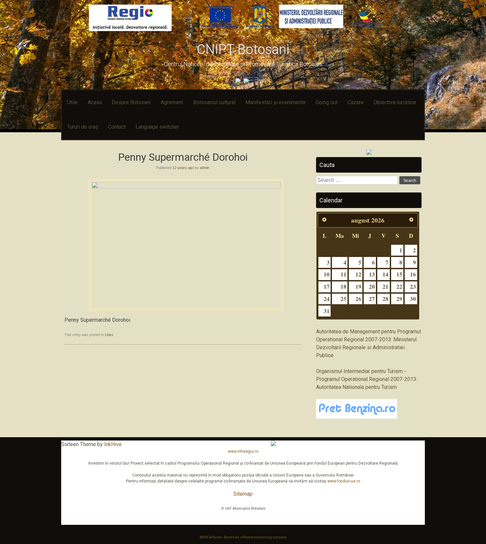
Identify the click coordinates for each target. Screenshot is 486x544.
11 (343, 274)
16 (413, 274)
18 (343, 286)
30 (413, 299)
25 (343, 299)
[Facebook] (238, 82)
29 (399, 299)
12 (358, 274)
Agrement (172, 102)
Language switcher (157, 127)
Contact (117, 127)
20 (372, 286)
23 (413, 286)
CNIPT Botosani (243, 49)
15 (399, 274)
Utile (72, 102)
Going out (327, 102)
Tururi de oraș (82, 127)
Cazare (355, 102)
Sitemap (243, 494)
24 (327, 299)
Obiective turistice (395, 102)
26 (358, 299)
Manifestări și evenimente (275, 102)
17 (327, 286)
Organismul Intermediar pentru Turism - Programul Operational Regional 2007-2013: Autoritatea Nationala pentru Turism (366, 379)
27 (372, 299)
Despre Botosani (131, 102)
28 (385, 299)
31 (327, 311)
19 (358, 286)
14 (385, 274)
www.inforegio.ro (243, 451)
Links (109, 335)
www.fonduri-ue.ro (343, 481)
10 (327, 274)
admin (204, 168)
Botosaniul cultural (214, 102)
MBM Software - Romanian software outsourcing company (243, 537)
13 (372, 274)
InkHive (113, 444)
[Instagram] (247, 82)
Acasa (95, 102)
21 (385, 286)
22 (399, 286)
